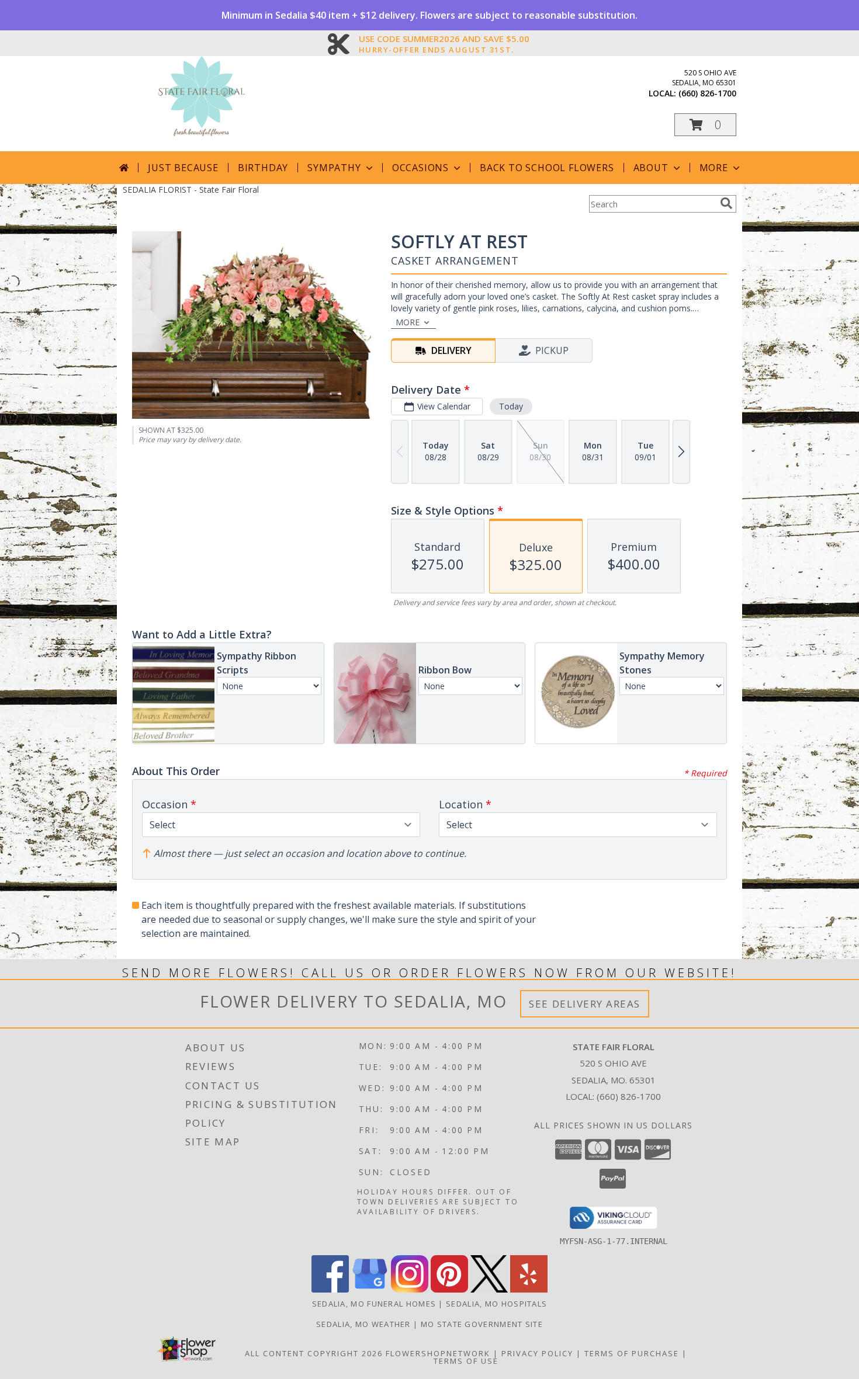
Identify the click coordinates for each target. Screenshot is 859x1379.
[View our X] (489, 1289)
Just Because (183, 167)
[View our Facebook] (330, 1289)
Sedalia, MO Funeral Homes (374, 1303)
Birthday (263, 167)
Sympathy (334, 167)
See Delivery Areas (584, 1003)
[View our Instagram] (409, 1289)
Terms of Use (466, 1361)
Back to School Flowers (547, 167)
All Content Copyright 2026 (314, 1353)
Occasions (420, 167)
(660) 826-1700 (707, 93)
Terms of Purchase (631, 1353)
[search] (726, 203)
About (651, 167)
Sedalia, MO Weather (363, 1324)
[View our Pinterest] (449, 1289)
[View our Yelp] (529, 1289)
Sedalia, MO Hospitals (496, 1303)
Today (511, 406)
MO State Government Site (482, 1324)
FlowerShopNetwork (438, 1353)
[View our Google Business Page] (370, 1289)
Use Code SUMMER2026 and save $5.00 (444, 39)
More (713, 167)
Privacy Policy (537, 1353)
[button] (705, 124)
